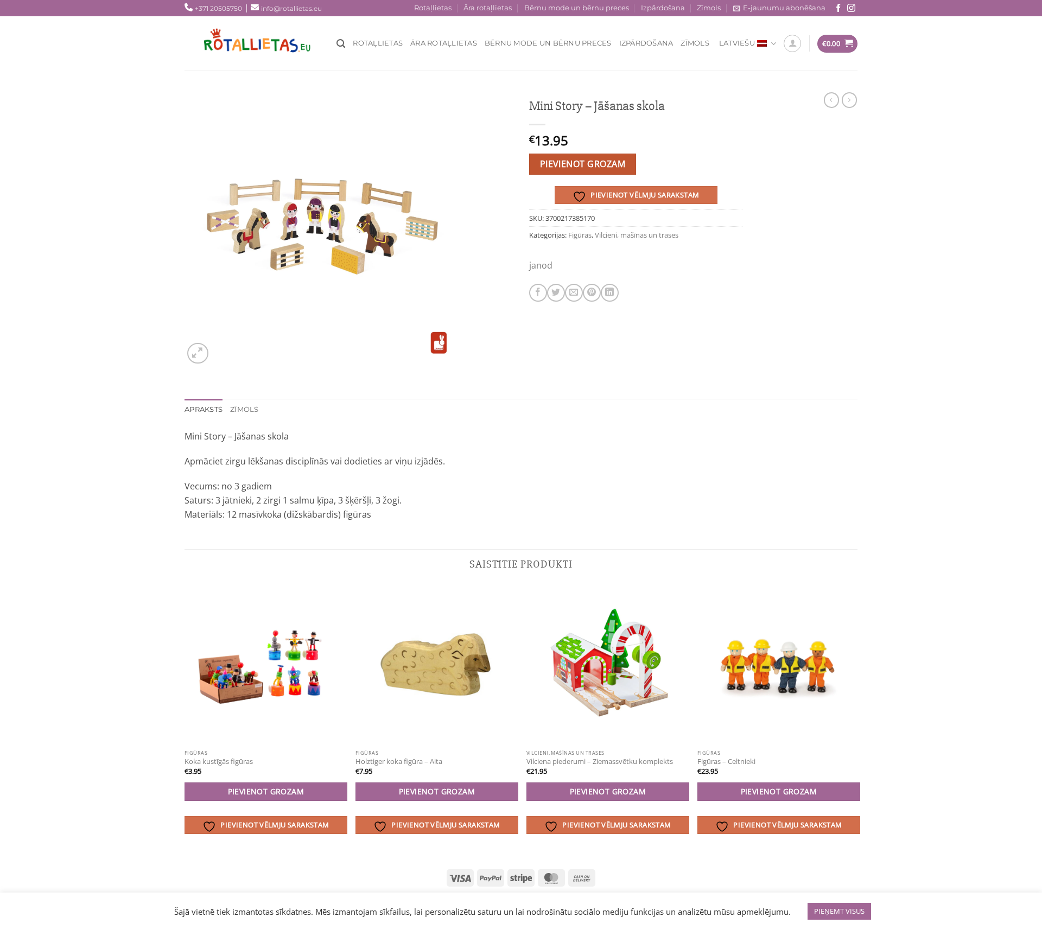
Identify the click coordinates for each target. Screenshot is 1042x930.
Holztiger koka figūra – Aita (398, 761)
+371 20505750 (218, 8)
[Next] (857, 720)
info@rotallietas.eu (291, 8)
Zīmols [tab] (244, 409)
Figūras (580, 235)
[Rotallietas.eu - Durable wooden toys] (266, 43)
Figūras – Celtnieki (726, 761)
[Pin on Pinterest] (592, 293)
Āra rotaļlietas (487, 8)
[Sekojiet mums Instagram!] (851, 8)
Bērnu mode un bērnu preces (576, 8)
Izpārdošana (663, 8)
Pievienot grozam (582, 164)
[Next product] (831, 99)
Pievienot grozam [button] (266, 791)
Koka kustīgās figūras (219, 761)
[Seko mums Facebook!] (838, 8)
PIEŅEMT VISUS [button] (839, 911)
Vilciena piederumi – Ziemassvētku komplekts (599, 761)
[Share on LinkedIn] (610, 293)
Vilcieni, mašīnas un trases (636, 235)
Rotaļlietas (433, 8)
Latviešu (737, 43)
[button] (197, 353)
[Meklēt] (340, 43)
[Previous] (185, 720)
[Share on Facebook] (538, 293)
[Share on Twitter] (556, 293)
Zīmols (709, 8)
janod (540, 265)
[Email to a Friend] (574, 293)
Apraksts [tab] (204, 409)
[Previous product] (849, 99)
